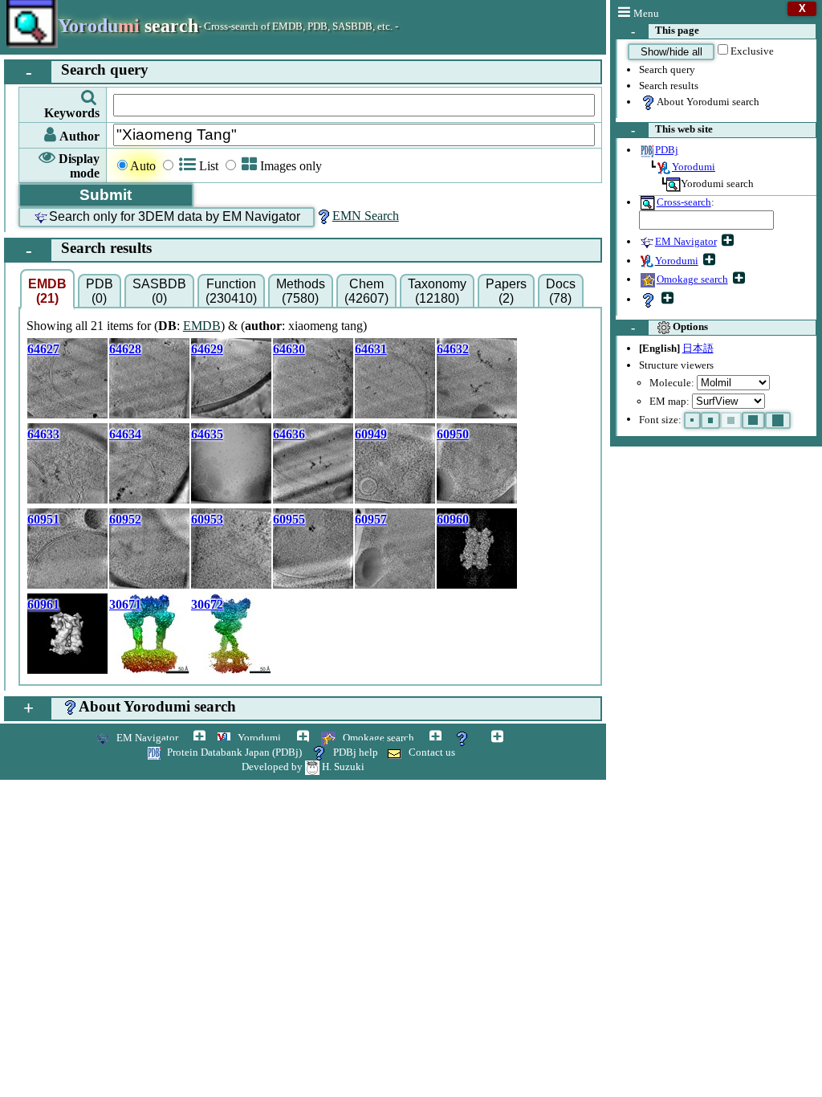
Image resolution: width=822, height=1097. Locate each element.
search (128, 25)
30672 (207, 604)
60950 (453, 434)
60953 (207, 519)
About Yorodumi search (708, 102)
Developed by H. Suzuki (303, 767)
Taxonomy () (437, 291)
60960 (453, 519)
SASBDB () (159, 291)
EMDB (202, 325)
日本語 (698, 348)
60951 (43, 519)
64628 (125, 349)
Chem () (366, 291)
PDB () (99, 291)
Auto (143, 166)
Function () (231, 291)
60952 (125, 519)
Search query (667, 69)
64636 (289, 434)
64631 (371, 349)
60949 (371, 434)
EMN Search (365, 215)
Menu (646, 13)
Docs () (561, 291)
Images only (291, 166)
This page (665, 31)
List (208, 166)
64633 (43, 434)
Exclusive (752, 51)
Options (670, 327)
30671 (125, 604)
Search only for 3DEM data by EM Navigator (174, 216)
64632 (453, 349)
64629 (207, 349)
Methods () (300, 291)
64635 (207, 434)
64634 (125, 434)
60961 (43, 604)
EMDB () (47, 291)
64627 (43, 349)
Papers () (506, 291)
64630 (289, 349)
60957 (371, 519)
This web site (672, 130)
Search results (668, 86)
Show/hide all (671, 52)
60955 (289, 519)
